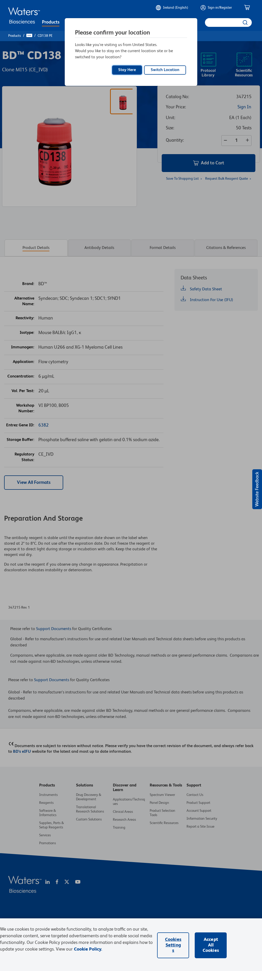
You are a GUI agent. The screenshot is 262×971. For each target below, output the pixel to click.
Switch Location (165, 70)
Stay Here (127, 70)
